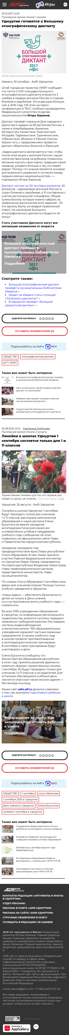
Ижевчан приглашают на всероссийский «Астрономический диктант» (37, 399)
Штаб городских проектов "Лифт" (22, 75)
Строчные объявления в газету (25, 917)
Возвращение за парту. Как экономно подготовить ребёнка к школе (33, 722)
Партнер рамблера (32, 1019)
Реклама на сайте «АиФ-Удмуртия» (28, 912)
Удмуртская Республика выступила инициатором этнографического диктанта (38, 410)
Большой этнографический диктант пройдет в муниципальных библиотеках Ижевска (31, 250)
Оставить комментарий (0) (34, 331)
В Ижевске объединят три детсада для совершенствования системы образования (38, 838)
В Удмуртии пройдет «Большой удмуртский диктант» (29, 303)
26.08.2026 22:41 (11, 428)
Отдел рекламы (14, 903)
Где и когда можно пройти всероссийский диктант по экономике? (38, 389)
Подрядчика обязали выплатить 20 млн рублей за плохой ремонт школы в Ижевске (39, 827)
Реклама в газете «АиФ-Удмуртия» (27, 907)
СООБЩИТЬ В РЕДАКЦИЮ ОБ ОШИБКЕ (28, 922)
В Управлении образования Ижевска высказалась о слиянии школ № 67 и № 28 (38, 859)
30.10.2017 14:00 (10, 13)
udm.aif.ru (25, 689)
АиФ (61, 498)
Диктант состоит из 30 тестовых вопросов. (31, 185)
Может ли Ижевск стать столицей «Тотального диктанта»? (30, 296)
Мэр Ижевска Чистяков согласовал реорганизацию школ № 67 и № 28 (34, 870)
